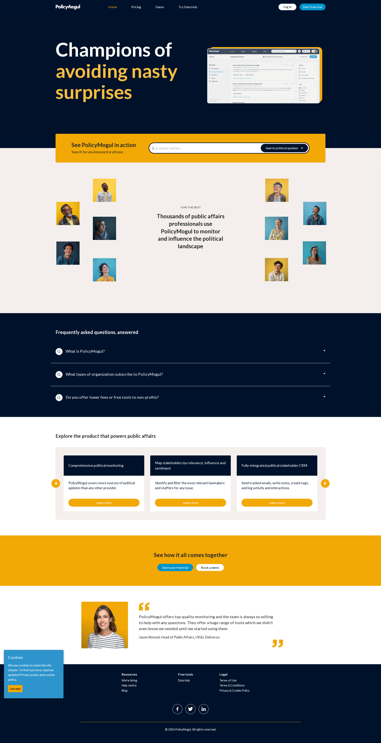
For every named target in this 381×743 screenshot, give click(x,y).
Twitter (190, 709)
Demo (160, 7)
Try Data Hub (187, 7)
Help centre (129, 685)
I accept (15, 688)
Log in (287, 7)
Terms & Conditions (232, 685)
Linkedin (204, 709)
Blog (124, 690)
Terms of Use (228, 680)
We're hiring (129, 680)
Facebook (177, 709)
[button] (190, 351)
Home (112, 7)
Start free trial (312, 7)
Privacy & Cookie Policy (234, 690)
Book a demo (210, 567)
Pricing (136, 7)
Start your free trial (175, 567)
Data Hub (184, 680)
